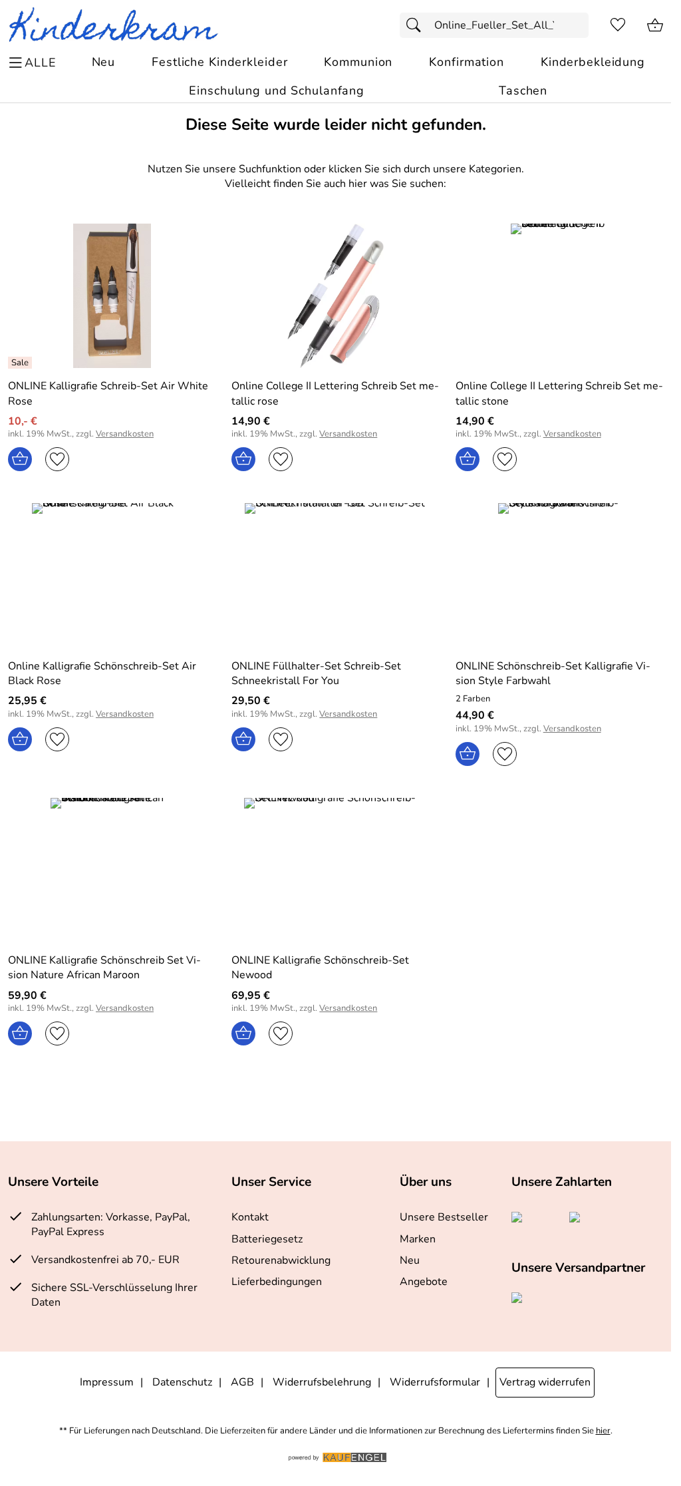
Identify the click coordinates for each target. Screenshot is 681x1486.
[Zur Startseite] (118, 25)
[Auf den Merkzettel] (57, 459)
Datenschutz (182, 1382)
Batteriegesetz (267, 1239)
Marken (418, 1239)
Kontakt (250, 1217)
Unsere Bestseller (444, 1217)
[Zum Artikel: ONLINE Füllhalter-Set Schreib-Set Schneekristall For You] (335, 575)
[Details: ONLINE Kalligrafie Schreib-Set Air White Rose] (21, 363)
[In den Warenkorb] (20, 459)
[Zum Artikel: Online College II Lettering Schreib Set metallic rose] (335, 296)
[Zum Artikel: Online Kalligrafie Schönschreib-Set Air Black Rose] (111, 575)
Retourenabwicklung (281, 1260)
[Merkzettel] (618, 25)
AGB (242, 1382)
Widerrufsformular (435, 1382)
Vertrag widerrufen (545, 1382)
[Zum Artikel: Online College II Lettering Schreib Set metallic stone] (559, 296)
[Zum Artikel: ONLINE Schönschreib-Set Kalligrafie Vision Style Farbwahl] (559, 575)
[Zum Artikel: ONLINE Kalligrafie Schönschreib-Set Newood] (335, 870)
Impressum (107, 1382)
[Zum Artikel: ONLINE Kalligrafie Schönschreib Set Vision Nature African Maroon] (111, 870)
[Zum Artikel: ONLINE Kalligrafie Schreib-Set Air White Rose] (111, 296)
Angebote (424, 1281)
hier (603, 1431)
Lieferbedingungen (276, 1281)
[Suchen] (417, 25)
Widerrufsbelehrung (322, 1382)
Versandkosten (125, 434)
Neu (410, 1260)
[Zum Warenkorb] (655, 25)
